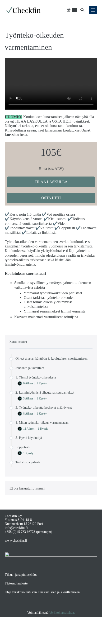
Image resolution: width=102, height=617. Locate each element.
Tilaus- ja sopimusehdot (21, 574)
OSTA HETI (51, 198)
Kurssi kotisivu (18, 341)
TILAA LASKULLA (51, 182)
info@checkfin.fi (16, 528)
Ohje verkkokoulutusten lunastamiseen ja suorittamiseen (42, 592)
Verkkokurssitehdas (62, 612)
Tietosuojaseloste (16, 583)
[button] (82, 10)
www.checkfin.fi (16, 540)
